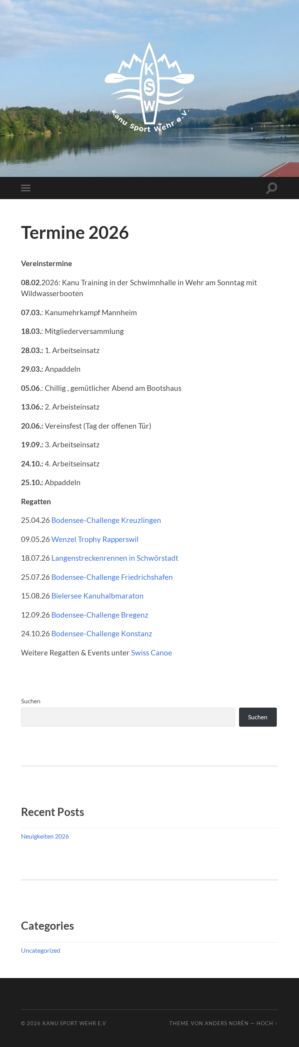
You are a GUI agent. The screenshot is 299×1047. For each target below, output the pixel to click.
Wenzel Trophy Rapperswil (95, 539)
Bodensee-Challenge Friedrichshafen (112, 576)
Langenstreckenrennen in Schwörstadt (114, 557)
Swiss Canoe (151, 652)
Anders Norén (227, 1023)
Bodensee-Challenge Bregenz (99, 614)
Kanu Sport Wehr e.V (74, 1023)
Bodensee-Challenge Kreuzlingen (106, 520)
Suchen (30, 700)
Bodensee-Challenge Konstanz (101, 633)
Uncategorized (40, 950)
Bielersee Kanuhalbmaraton (97, 595)
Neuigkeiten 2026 (45, 836)
